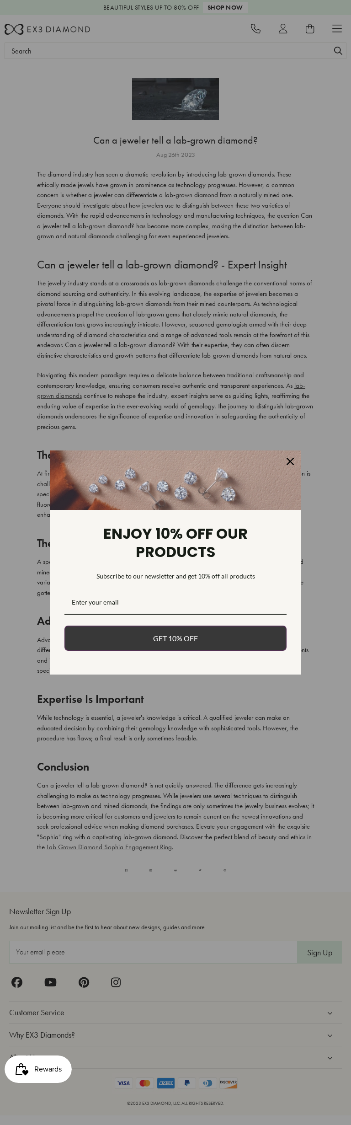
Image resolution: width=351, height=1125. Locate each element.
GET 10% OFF (175, 638)
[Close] (290, 461)
